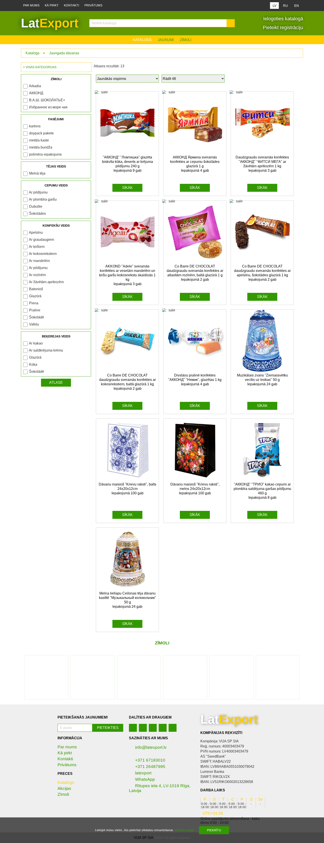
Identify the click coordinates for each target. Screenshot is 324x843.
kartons (35, 126)
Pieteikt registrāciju (282, 27)
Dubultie (35, 206)
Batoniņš (36, 289)
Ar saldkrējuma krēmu (46, 350)
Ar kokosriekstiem (43, 254)
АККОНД (36, 93)
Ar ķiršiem (37, 246)
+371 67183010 (150, 760)
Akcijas (64, 788)
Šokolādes (37, 213)
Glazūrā (35, 296)
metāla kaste (39, 140)
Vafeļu (34, 324)
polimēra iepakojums (45, 154)
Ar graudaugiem (41, 239)
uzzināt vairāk (184, 830)
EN (296, 6)
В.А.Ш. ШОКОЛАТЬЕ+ (47, 100)
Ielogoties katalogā (282, 18)
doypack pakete (41, 133)
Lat (49, 23)
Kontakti (71, 5)
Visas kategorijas (41, 67)
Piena (33, 303)
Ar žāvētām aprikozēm (46, 282)
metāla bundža (40, 147)
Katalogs (142, 40)
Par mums (31, 5)
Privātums (93, 5)
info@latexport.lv (151, 747)
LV (274, 6)
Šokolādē (36, 317)
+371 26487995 (150, 766)
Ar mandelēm (39, 261)
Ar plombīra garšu (43, 199)
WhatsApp (145, 779)
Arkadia (35, 86)
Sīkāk (127, 188)
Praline (34, 310)
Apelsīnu (36, 232)
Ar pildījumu (38, 192)
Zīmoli (185, 40)
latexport (143, 773)
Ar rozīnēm (37, 275)
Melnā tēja (37, 173)
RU (285, 6)
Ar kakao (36, 343)
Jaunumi (166, 40)
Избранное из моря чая (48, 107)
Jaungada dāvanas (64, 53)
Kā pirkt (52, 5)
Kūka (33, 364)
